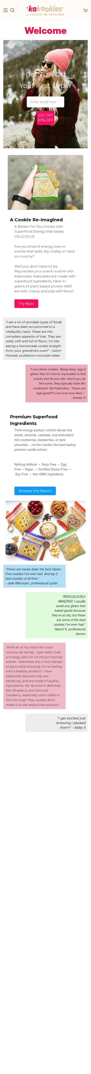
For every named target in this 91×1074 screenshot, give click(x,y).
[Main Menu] (5, 10)
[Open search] (12, 10)
